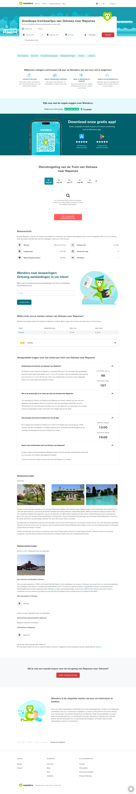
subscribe (24, 302)
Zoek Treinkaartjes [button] (68, 675)
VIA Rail (21, 332)
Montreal (88, 589)
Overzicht (34, 56)
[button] (98, 4)
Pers (48, 772)
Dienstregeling (23, 56)
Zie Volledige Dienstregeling (68, 217)
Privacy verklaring (85, 776)
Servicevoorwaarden (86, 772)
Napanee (45, 742)
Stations (91, 56)
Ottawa (96, 589)
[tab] (28, 30)
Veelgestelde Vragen (67, 56)
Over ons (50, 764)
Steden (81, 56)
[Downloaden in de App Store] (82, 136)
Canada (30, 742)
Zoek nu (99, 647)
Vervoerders (83, 768)
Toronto (37, 531)
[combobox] (30, 35)
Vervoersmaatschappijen (49, 56)
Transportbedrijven (54, 3)
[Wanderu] (26, 3)
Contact (82, 764)
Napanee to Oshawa (64, 459)
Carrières (50, 776)
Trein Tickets (21, 742)
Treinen (44, 3)
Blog (64, 3)
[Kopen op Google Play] (102, 136)
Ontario (37, 742)
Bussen (37, 3)
